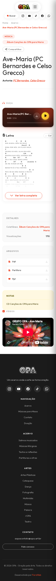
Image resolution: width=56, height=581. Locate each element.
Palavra (28, 510)
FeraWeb (36, 575)
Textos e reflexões (28, 452)
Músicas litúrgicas (28, 446)
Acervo (14, 22)
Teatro (28, 521)
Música (28, 504)
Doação (28, 423)
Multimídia (28, 498)
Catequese (28, 480)
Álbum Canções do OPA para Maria (25, 42)
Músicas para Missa (28, 411)
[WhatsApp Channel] (46, 389)
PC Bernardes (21, 80)
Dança (28, 486)
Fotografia (28, 492)
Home (5, 22)
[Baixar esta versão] (36, 116)
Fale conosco (28, 546)
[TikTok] (36, 16)
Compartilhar (14, 49)
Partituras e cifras (28, 458)
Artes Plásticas (28, 475)
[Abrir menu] (35, 7)
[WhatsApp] (49, 16)
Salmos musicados (28, 440)
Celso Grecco (37, 80)
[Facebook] (42, 16)
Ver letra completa (26, 195)
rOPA (28, 515)
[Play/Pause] (45, 116)
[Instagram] (23, 16)
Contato (28, 417)
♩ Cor (48, 135)
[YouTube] (29, 16)
